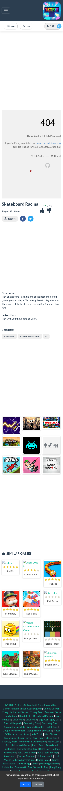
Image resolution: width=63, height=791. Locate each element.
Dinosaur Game (53, 712)
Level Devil (32, 737)
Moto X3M (54, 741)
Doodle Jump (11, 715)
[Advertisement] (31, 70)
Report (11, 218)
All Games (9, 336)
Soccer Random (26, 756)
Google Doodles (35, 726)
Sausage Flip (51, 752)
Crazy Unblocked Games (15, 712)
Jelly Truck (37, 734)
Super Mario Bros (48, 737)
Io (46, 336)
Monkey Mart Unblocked (32, 741)
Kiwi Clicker (51, 734)
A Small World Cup (48, 704)
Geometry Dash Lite (15, 726)
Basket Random (11, 708)
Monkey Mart (10, 741)
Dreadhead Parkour (43, 715)
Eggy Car (44, 719)
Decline (38, 784)
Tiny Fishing (23, 763)
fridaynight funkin (49, 763)
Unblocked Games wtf (14, 767)
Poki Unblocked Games (18, 745)
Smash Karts (10, 756)
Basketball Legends (31, 708)
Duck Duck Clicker (14, 737)
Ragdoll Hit (25, 715)
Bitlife (54, 759)
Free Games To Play (38, 767)
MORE (50, 26)
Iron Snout (24, 734)
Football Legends (13, 723)
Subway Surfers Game (24, 759)
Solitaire (47, 730)
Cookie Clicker (51, 708)
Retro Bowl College (27, 748)
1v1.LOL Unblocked (25, 704)
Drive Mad (18, 719)
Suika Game (43, 759)
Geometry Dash (31, 723)
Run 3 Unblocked (27, 752)
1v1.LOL (9, 704)
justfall (35, 763)
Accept (25, 784)
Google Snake (34, 730)
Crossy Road (37, 712)
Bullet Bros (52, 726)
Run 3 (40, 752)
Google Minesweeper (14, 730)
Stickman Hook (44, 756)
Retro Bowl (38, 745)
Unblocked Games (30, 336)
